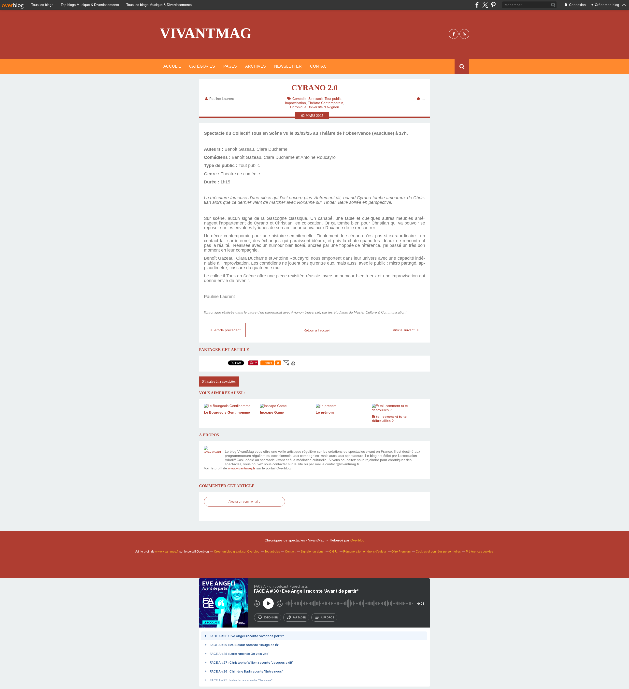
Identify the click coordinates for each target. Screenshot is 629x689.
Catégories (202, 66)
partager (299, 617)
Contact (319, 66)
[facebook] (477, 5)
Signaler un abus (312, 551)
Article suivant (404, 330)
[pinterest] (493, 5)
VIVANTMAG (206, 33)
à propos (327, 617)
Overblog (357, 540)
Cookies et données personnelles (438, 551)
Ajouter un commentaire (244, 501)
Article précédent (227, 330)
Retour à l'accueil (316, 330)
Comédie (299, 99)
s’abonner (271, 617)
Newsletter (288, 66)
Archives (255, 66)
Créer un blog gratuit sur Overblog (236, 551)
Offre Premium (401, 551)
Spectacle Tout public (324, 99)
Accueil (172, 66)
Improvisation (295, 103)
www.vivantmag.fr (241, 468)
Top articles (272, 551)
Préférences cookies (479, 551)
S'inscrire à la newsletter (219, 381)
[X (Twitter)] (485, 5)
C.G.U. (333, 551)
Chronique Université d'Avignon (314, 107)
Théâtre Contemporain (325, 103)
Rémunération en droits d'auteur (364, 551)
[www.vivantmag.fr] (212, 454)
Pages (230, 66)
